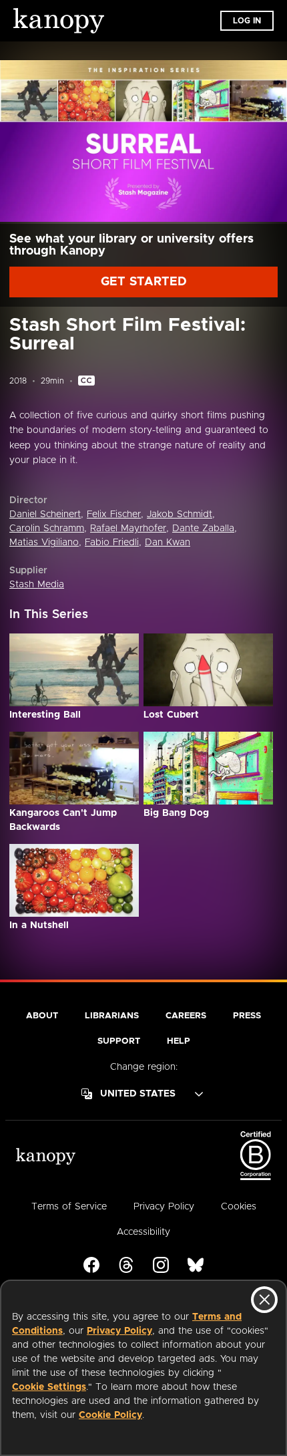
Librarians (112, 1016)
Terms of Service (69, 1206)
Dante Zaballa (203, 528)
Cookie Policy (110, 1415)
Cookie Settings (49, 1387)
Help (178, 1041)
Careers (186, 1016)
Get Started (144, 282)
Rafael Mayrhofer (128, 528)
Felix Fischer (114, 514)
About (42, 1016)
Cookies (238, 1206)
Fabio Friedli (112, 542)
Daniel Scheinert (45, 514)
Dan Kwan (167, 542)
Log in (247, 21)
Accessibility (143, 1232)
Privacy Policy (119, 1331)
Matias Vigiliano (44, 542)
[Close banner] (264, 1299)
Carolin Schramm (46, 528)
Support (118, 1041)
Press (247, 1016)
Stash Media (36, 584)
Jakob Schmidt (179, 514)
